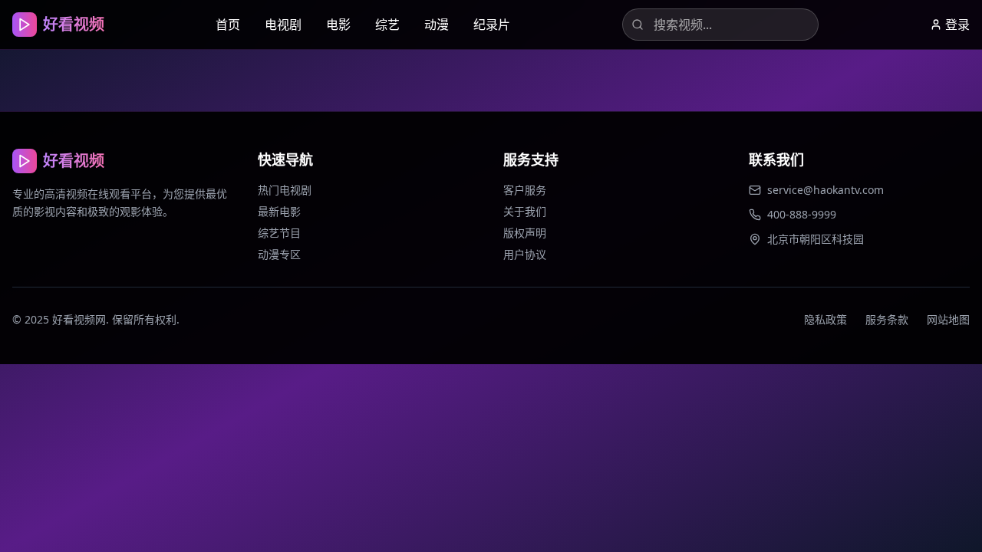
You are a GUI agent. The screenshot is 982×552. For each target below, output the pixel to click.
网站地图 (948, 319)
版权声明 (524, 232)
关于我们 (524, 211)
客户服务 (524, 189)
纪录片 (491, 24)
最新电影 (279, 211)
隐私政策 (825, 319)
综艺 (387, 24)
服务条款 (886, 319)
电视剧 (283, 24)
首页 (228, 24)
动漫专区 (279, 254)
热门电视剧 (284, 189)
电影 (338, 24)
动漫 (436, 24)
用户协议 (524, 254)
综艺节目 (279, 232)
